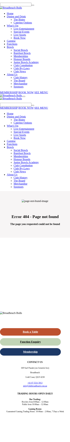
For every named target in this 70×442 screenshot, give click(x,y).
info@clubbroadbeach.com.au (35, 386)
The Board (19, 80)
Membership (30, 351)
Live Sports (20, 34)
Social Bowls (21, 50)
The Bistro (19, 19)
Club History (21, 77)
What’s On (12, 25)
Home (10, 13)
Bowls (10, 47)
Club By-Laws (22, 68)
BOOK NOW (26, 92)
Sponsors (18, 86)
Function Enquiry (30, 341)
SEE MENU (41, 92)
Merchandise (20, 83)
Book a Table (30, 331)
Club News (20, 71)
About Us (12, 74)
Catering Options (23, 22)
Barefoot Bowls (22, 53)
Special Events (21, 31)
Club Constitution (23, 65)
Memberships (21, 56)
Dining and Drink (16, 16)
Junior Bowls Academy (26, 62)
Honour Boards (22, 59)
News (52, 425)
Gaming (11, 40)
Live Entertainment (24, 28)
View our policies (42, 438)
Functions (12, 44)
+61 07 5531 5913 (35, 383)
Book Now (20, 37)
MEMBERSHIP (9, 92)
